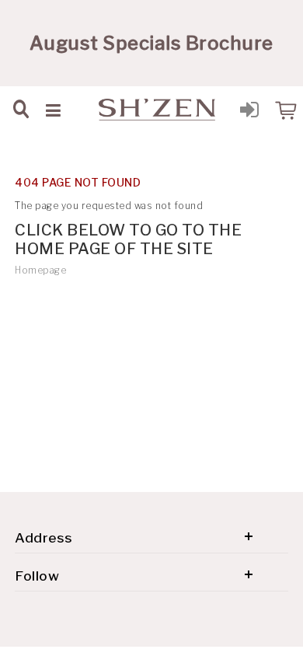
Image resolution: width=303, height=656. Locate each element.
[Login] (249, 113)
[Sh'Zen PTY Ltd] (157, 110)
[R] (284, 109)
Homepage (40, 270)
